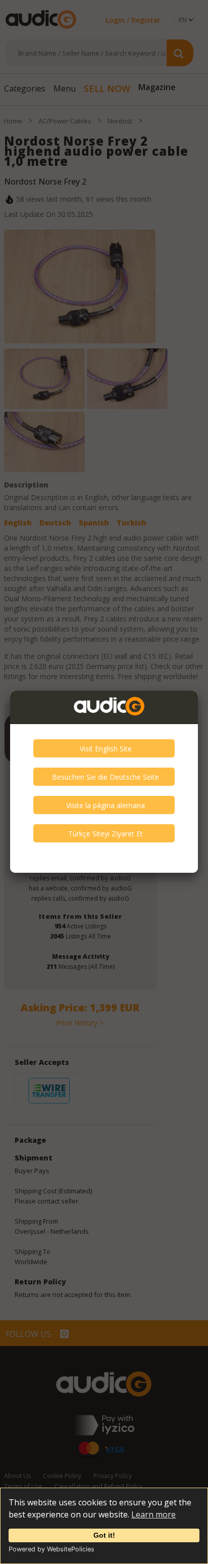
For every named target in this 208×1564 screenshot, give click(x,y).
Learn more (153, 1514)
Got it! (104, 1535)
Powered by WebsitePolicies (51, 1549)
